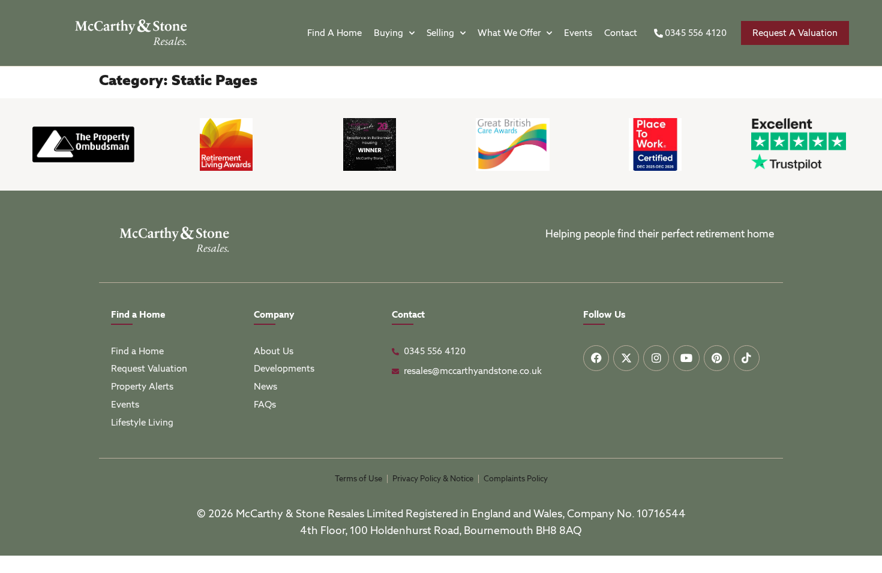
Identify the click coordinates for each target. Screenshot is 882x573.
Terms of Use (358, 479)
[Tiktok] (747, 358)
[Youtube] (686, 358)
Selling (440, 33)
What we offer (509, 33)
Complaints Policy (516, 479)
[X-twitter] (626, 358)
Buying (388, 33)
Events (578, 33)
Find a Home (334, 33)
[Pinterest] (717, 358)
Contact (620, 33)
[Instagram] (656, 358)
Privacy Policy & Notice (432, 479)
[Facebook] (596, 358)
